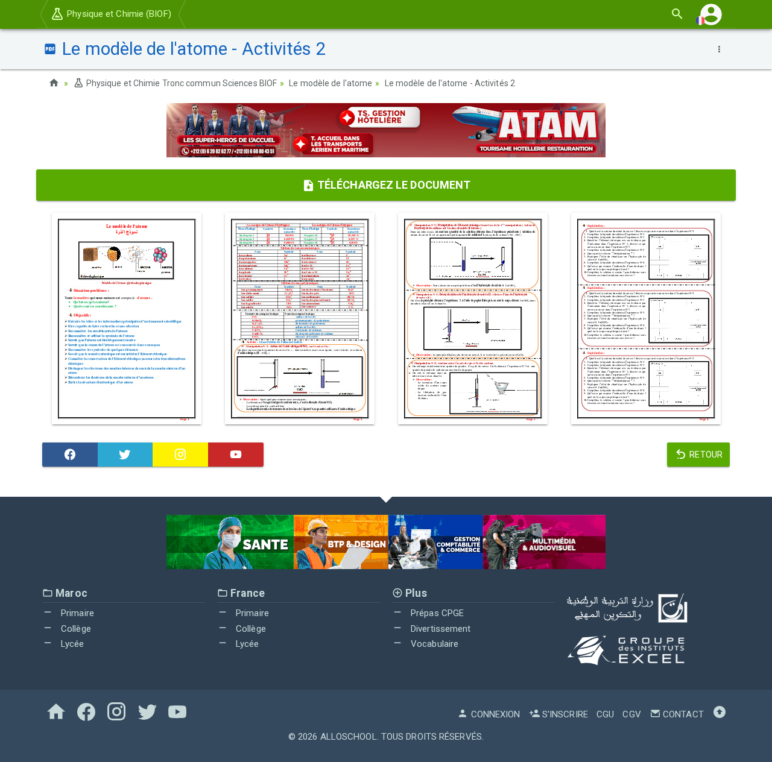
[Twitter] (125, 454)
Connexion (494, 714)
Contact (682, 714)
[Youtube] (236, 454)
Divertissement (439, 628)
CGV (631, 714)
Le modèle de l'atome (330, 83)
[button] (711, 14)
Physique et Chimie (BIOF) (118, 13)
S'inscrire (564, 714)
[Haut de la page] (719, 714)
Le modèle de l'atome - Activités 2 (450, 83)
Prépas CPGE (436, 613)
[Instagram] (180, 454)
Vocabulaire (433, 643)
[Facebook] (70, 454)
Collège (75, 628)
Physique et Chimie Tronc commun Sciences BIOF (180, 83)
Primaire (76, 613)
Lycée (71, 643)
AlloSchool (348, 736)
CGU (605, 714)
